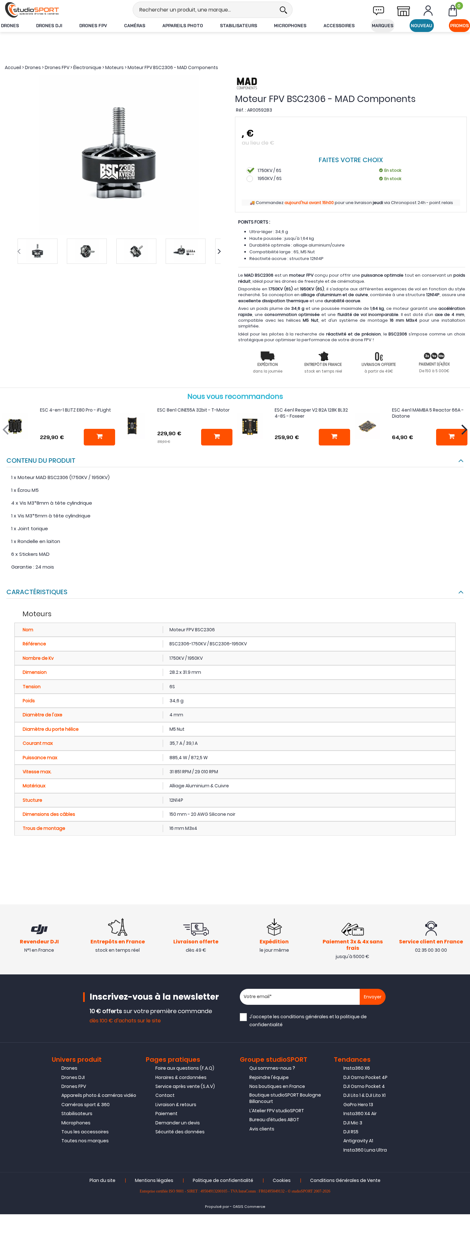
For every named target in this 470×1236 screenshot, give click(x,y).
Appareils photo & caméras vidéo (98, 1095)
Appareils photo (182, 25)
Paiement (166, 1113)
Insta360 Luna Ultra (365, 1150)
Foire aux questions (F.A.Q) (184, 1068)
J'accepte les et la (308, 1020)
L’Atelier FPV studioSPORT (276, 1110)
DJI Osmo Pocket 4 (364, 1086)
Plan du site (102, 1180)
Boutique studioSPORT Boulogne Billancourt (285, 1098)
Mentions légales (154, 1180)
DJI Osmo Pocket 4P (365, 1077)
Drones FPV (93, 25)
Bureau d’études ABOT (274, 1119)
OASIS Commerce (249, 1206)
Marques (382, 25)
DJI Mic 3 (352, 1123)
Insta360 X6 (356, 1068)
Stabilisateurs (238, 25)
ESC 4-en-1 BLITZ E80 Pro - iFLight (75, 410)
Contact (165, 1095)
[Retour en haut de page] (462, 859)
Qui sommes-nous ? (272, 1068)
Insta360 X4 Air (360, 1113)
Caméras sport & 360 (85, 1104)
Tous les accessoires (85, 1132)
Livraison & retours (175, 1104)
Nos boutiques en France (277, 1086)
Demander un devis (177, 1123)
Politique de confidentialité (223, 1180)
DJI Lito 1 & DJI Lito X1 (364, 1095)
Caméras (134, 25)
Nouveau (421, 25)
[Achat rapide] (99, 437)
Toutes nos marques (85, 1141)
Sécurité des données (180, 1132)
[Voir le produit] (451, 437)
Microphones (290, 25)
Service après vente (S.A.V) (185, 1086)
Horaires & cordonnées (181, 1077)
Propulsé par (217, 1206)
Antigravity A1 (358, 1141)
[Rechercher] (283, 10)
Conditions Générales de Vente (345, 1180)
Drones (10, 25)
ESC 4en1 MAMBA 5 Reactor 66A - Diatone (428, 413)
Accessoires (339, 25)
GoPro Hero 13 (358, 1104)
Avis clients (261, 1129)
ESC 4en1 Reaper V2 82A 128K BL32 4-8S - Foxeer (311, 413)
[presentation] (18, 251)
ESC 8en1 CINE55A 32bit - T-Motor (193, 410)
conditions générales (304, 1016)
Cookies (282, 1180)
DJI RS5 (350, 1132)
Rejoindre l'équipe (269, 1077)
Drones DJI (49, 25)
